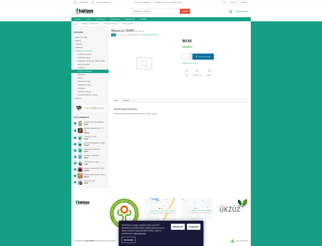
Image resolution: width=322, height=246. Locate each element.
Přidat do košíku (205, 56)
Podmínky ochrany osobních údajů (168, 2)
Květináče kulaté (84, 57)
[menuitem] (77, 19)
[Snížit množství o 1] (191, 58)
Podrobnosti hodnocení (149, 35)
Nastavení (128, 240)
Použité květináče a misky (87, 95)
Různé (80, 78)
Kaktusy (78, 41)
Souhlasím (194, 226)
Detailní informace (189, 63)
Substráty (81, 74)
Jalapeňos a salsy (84, 85)
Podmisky (81, 68)
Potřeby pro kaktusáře (83, 51)
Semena (78, 98)
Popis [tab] (116, 100)
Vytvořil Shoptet (242, 241)
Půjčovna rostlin (81, 37)
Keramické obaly (84, 81)
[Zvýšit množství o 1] (191, 55)
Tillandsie (78, 44)
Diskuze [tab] (126, 100)
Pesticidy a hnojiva (85, 71)
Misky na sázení (83, 64)
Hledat (185, 11)
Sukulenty (79, 47)
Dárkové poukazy (84, 91)
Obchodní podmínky (142, 2)
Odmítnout (178, 226)
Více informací (140, 233)
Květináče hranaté (84, 54)
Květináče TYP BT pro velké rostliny (91, 61)
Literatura (81, 88)
